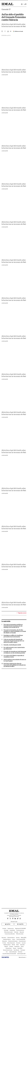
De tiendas (20, 951)
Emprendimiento (22, 941)
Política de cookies (19, 933)
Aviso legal (6, 930)
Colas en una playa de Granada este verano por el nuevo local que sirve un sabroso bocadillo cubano (14, 641)
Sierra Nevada (16, 950)
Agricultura (4, 937)
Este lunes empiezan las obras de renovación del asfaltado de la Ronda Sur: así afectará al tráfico (15, 665)
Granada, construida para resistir (12, 645)
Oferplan (6, 946)
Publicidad (16, 932)
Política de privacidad (8, 932)
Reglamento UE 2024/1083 (20, 928)
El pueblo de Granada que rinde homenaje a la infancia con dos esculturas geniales (15, 652)
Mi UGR (13, 944)
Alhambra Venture (11, 937)
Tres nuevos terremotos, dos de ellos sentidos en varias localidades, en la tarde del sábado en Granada (15, 631)
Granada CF (6, 9)
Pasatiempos (17, 946)
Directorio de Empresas (13, 941)
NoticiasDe (22, 944)
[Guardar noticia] (2, 31)
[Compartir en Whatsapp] (8, 31)
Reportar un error (22, 613)
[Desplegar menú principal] (25, 4)
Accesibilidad (12, 930)
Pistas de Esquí (9, 948)
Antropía (18, 937)
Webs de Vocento (22, 957)
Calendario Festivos (7, 939)
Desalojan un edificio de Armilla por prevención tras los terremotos (13, 636)
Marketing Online (7, 944)
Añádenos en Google (19, 31)
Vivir (7, 951)
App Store (8, 924)
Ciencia (13, 939)
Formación (18, 943)
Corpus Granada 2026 (20, 939)
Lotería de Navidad (13, 951)
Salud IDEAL (20, 948)
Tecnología (23, 950)
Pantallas (11, 946)
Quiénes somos (11, 928)
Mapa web (22, 932)
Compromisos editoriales (10, 933)
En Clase (4, 943)
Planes (22, 946)
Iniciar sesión (22, 4)
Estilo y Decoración (11, 943)
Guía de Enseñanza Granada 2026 (9, 953)
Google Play (21, 924)
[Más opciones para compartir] (11, 31)
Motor (17, 944)
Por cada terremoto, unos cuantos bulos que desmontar (14, 648)
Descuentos (4, 941)
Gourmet (23, 943)
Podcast (14, 948)
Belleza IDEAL (23, 937)
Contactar (4, 928)
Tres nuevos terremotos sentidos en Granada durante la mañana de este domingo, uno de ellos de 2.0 (13, 626)
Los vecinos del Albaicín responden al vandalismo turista (14, 656)
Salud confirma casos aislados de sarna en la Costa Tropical (15, 660)
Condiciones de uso (20, 930)
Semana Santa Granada (7, 950)
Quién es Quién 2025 (21, 953)
